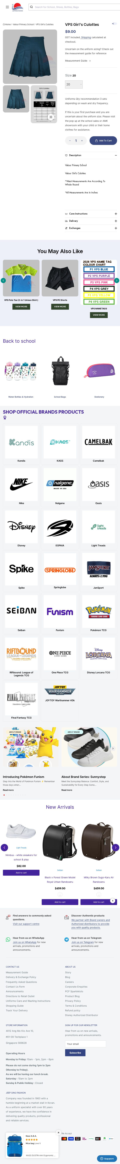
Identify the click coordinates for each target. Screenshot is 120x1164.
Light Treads (21, 848)
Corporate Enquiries (76, 986)
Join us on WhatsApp (24, 942)
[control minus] (69, 140)
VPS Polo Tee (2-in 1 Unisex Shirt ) (21, 300)
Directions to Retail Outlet (20, 996)
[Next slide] (116, 280)
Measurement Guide (17, 972)
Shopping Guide (15, 1005)
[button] (4, 795)
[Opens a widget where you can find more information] (107, 1159)
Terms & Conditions (76, 1005)
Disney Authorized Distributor (81, 1015)
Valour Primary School (23, 24)
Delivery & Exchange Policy (21, 977)
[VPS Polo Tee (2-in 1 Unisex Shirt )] (21, 278)
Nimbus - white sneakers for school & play (21, 857)
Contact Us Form (15, 986)
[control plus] (83, 140)
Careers (69, 981)
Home (8, 24)
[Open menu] (7, 7)
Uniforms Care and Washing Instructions (28, 1000)
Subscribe (75, 1052)
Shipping (85, 37)
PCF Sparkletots (74, 991)
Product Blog (72, 996)
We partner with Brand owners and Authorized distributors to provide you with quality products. (90, 924)
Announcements (15, 991)
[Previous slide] (3, 280)
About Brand (15, 732)
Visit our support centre (26, 923)
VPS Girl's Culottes (44, 24)
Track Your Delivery (17, 1010)
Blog (67, 977)
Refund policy (72, 1010)
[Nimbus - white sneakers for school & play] (21, 831)
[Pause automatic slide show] (112, 900)
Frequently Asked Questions (21, 981)
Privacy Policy (73, 1000)
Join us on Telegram (82, 942)
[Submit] (32, 7)
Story (68, 972)
